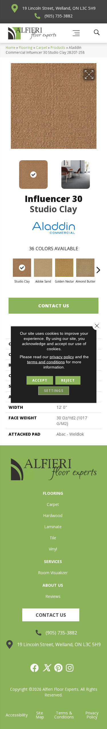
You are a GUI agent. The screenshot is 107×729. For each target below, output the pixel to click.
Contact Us (53, 306)
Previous (8, 172)
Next (98, 172)
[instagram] (70, 668)
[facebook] (34, 668)
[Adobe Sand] (43, 267)
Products (58, 47)
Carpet (41, 47)
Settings (53, 390)
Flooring (26, 47)
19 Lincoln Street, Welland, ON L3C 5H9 (59, 8)
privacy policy (62, 357)
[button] (50, 614)
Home (10, 47)
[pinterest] (58, 668)
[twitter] (46, 668)
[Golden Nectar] (64, 267)
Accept (39, 380)
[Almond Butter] (85, 267)
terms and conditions (46, 362)
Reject (68, 380)
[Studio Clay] (22, 267)
